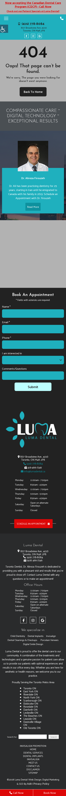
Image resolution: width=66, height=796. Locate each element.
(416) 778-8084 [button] (33, 23)
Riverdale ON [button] (30, 694)
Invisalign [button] (51, 636)
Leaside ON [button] (29, 718)
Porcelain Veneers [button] (49, 640)
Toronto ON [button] (29, 688)
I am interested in (12, 353)
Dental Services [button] (33, 753)
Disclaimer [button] (33, 769)
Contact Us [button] (33, 766)
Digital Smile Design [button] (33, 644)
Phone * (6, 338)
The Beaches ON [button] (32, 715)
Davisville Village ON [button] (32, 723)
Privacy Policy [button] (41, 784)
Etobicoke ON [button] (30, 703)
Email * (6, 322)
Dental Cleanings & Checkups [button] (22, 640)
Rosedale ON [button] (30, 706)
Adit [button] (29, 784)
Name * (6, 306)
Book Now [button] (49, 792)
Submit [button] (33, 387)
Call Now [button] (18, 792)
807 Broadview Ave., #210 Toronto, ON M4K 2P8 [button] (34, 29)
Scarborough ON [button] (32, 700)
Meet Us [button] (33, 762)
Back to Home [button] (33, 91)
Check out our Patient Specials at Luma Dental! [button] (33, 11)
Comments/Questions (14, 369)
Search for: (12, 737)
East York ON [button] (30, 691)
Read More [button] (33, 206)
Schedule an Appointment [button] (31, 524)
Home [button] (33, 749)
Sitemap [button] (33, 773)
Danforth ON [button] (30, 709)
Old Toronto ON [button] (31, 727)
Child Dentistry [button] (17, 636)
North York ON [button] (31, 697)
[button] (4, 29)
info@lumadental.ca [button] (34, 471)
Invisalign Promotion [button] (33, 746)
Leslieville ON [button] (30, 712)
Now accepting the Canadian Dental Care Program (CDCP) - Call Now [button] (33, 4)
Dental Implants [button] (35, 636)
